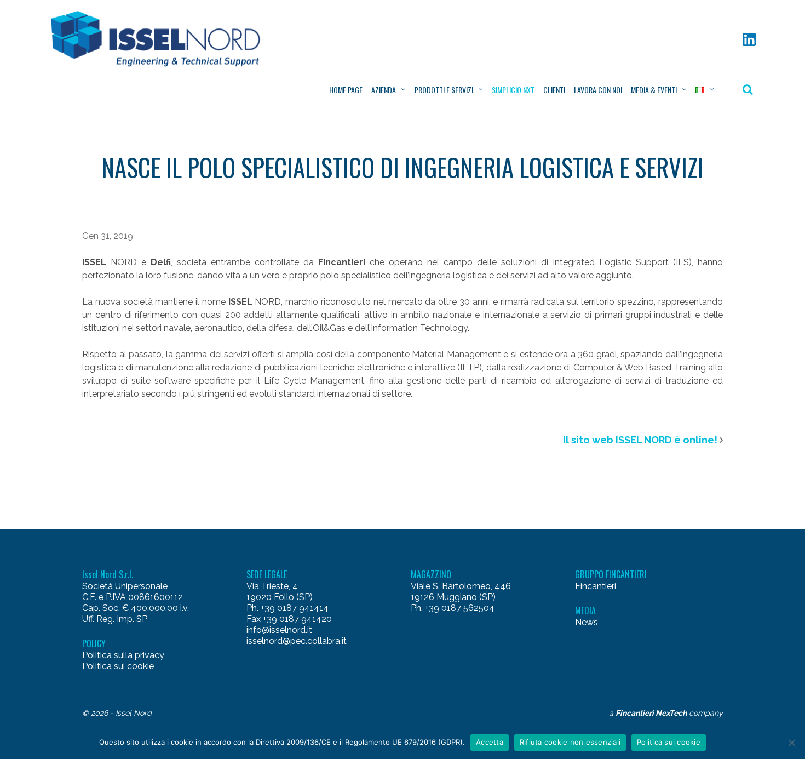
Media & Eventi (654, 89)
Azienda (383, 89)
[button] (160, 39)
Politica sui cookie (118, 666)
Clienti (554, 89)
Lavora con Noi (598, 89)
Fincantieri (595, 586)
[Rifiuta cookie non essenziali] (791, 742)
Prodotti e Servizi (444, 89)
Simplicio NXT (513, 89)
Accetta (489, 742)
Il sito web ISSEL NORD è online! (640, 440)
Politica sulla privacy (123, 655)
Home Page (346, 89)
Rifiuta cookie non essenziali (570, 742)
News (586, 622)
